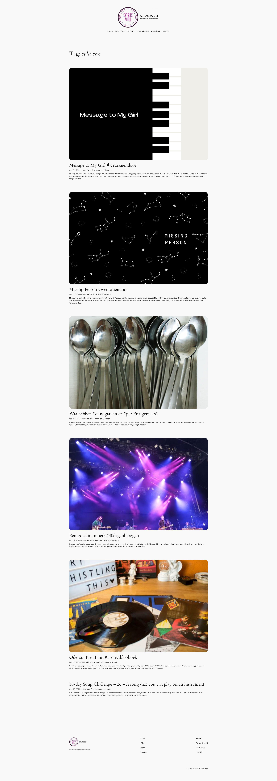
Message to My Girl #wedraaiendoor (102, 165)
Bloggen (98, 540)
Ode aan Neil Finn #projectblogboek (103, 657)
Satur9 (90, 170)
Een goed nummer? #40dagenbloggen (104, 535)
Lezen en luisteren (103, 170)
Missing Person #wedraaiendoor (98, 289)
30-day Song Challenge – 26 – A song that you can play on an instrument (136, 684)
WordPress (203, 768)
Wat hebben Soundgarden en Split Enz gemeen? (113, 413)
